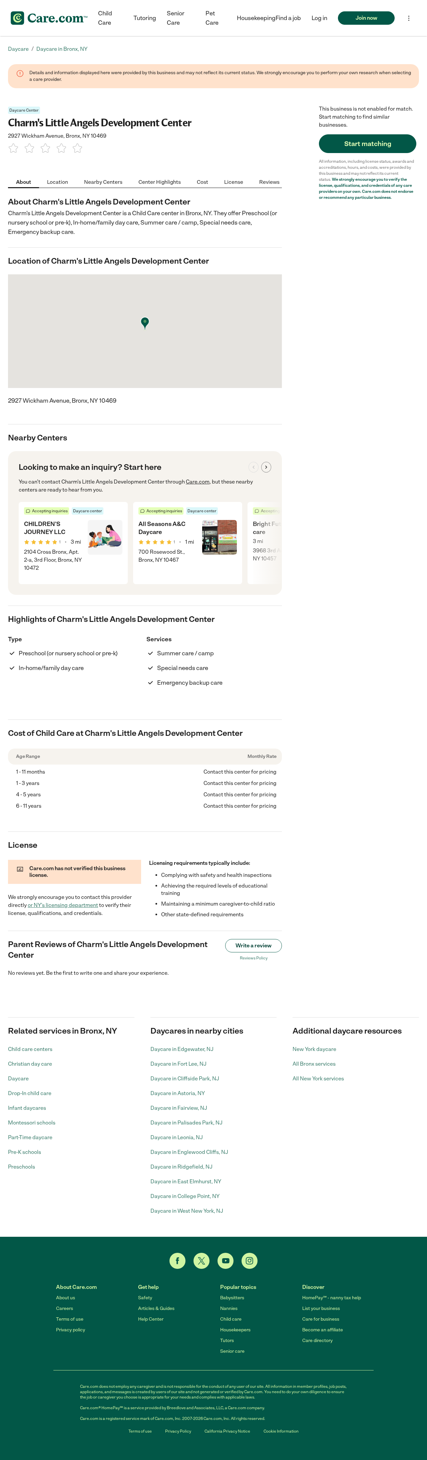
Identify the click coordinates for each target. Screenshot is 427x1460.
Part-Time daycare (30, 1137)
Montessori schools (31, 1122)
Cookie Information (281, 1431)
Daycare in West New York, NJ (186, 1211)
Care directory (317, 1340)
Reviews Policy (254, 958)
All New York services (318, 1078)
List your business (321, 1308)
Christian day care (30, 1064)
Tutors (227, 1340)
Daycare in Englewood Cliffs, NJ (189, 1152)
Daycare (18, 1078)
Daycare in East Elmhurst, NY (185, 1181)
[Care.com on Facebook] (177, 1261)
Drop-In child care (29, 1093)
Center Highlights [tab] (159, 181)
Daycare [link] (18, 49)
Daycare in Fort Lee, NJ (178, 1064)
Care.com (197, 482)
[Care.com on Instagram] (250, 1261)
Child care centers (30, 1049)
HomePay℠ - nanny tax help (331, 1298)
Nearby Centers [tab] (103, 181)
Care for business (320, 1319)
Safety (145, 1298)
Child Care (105, 18)
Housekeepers (235, 1330)
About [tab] (23, 181)
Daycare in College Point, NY (185, 1196)
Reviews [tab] (269, 181)
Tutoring (144, 18)
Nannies (229, 1308)
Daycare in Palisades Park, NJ (186, 1122)
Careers (64, 1308)
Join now (366, 18)
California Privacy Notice (227, 1431)
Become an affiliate (322, 1330)
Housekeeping (256, 18)
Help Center (150, 1319)
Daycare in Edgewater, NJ (182, 1049)
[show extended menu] (408, 18)
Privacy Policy (178, 1431)
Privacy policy (70, 1330)
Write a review (254, 945)
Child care (231, 1319)
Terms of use (69, 1319)
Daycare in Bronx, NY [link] (61, 49)
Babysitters (232, 1298)
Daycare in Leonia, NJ (176, 1137)
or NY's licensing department (63, 905)
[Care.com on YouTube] (226, 1261)
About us (65, 1298)
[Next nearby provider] (266, 467)
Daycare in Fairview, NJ (178, 1108)
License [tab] (233, 181)
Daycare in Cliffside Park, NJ (184, 1078)
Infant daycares (27, 1108)
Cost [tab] (202, 181)
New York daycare (314, 1049)
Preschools (21, 1167)
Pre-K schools (24, 1152)
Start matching (367, 144)
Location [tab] (57, 181)
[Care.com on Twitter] (201, 1261)
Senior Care (175, 18)
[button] (319, 18)
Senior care (232, 1351)
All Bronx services (314, 1064)
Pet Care (212, 18)
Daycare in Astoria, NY (177, 1093)
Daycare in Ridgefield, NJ (181, 1167)
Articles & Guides (156, 1308)
